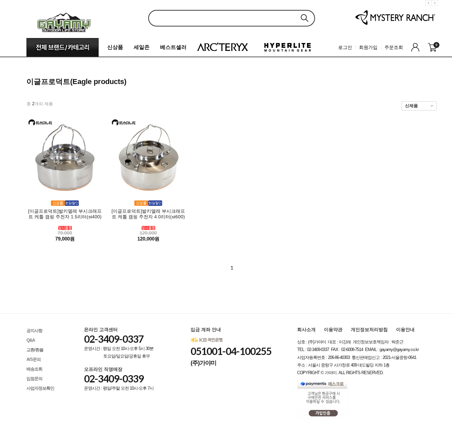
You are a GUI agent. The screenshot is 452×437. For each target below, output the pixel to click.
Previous (429, 8)
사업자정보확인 (40, 388)
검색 (304, 18)
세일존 (142, 47)
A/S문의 (33, 359)
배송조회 (34, 369)
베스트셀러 (173, 47)
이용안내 (405, 329)
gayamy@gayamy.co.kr (399, 349)
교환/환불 (34, 349)
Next (435, 8)
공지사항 (34, 330)
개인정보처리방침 (369, 329)
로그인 (345, 47)
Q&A (30, 340)
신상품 (115, 47)
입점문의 (34, 378)
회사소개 (306, 329)
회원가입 (368, 47)
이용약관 (333, 329)
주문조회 (393, 47)
